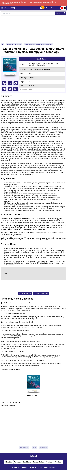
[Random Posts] (64, 13)
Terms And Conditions (22, 462)
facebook (15, 83)
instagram (15, 89)
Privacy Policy (38, 462)
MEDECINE (10, 44)
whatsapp (10, 83)
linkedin (4, 89)
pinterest (4, 83)
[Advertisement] (33, 28)
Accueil (34, 447)
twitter (10, 89)
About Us (8, 462)
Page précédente (24, 447)
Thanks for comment (8, 406)
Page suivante (43, 447)
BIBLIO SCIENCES (32, 467)
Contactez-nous (55, 8)
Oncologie (18, 44)
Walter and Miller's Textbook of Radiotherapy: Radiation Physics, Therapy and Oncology (39, 44)
